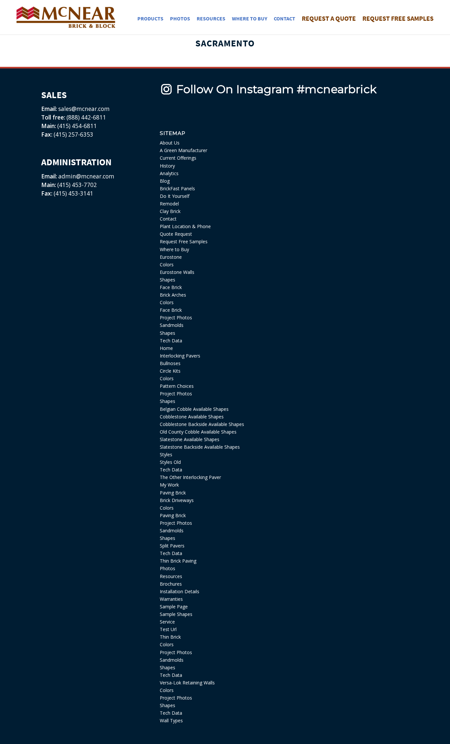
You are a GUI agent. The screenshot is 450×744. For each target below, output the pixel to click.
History (167, 166)
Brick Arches (173, 295)
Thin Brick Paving (178, 561)
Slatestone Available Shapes (189, 439)
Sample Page (174, 606)
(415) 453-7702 (77, 185)
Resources (171, 576)
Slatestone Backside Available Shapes (200, 447)
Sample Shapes (176, 614)
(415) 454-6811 (77, 126)
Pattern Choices (177, 386)
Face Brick (171, 287)
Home (166, 348)
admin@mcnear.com (85, 176)
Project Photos (176, 317)
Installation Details (179, 591)
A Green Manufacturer (183, 150)
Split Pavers (172, 546)
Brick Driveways (177, 500)
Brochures (171, 584)
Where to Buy (174, 249)
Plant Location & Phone (185, 226)
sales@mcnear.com (83, 109)
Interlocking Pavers (180, 356)
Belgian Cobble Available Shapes (194, 409)
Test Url (168, 629)
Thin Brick (170, 637)
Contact (168, 219)
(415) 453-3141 (73, 193)
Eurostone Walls (177, 272)
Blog (165, 181)
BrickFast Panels (177, 188)
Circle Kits (170, 371)
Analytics (169, 173)
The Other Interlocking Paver (190, 477)
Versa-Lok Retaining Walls (187, 682)
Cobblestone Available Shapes (192, 416)
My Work (169, 485)
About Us (170, 143)
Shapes (167, 280)
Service (167, 622)
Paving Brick (173, 493)
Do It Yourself (174, 196)
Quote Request (176, 234)
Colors (167, 264)
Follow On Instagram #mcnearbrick (276, 89)
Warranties (171, 599)
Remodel (169, 203)
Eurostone (171, 257)
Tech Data (171, 340)
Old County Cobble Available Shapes (198, 432)
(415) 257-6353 (73, 134)
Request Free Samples (184, 241)
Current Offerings (178, 158)
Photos (167, 568)
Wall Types (171, 720)
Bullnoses (170, 363)
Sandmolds (171, 325)
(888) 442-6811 (86, 117)
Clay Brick (170, 211)
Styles (166, 454)
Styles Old (170, 462)
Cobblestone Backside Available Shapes (202, 424)
